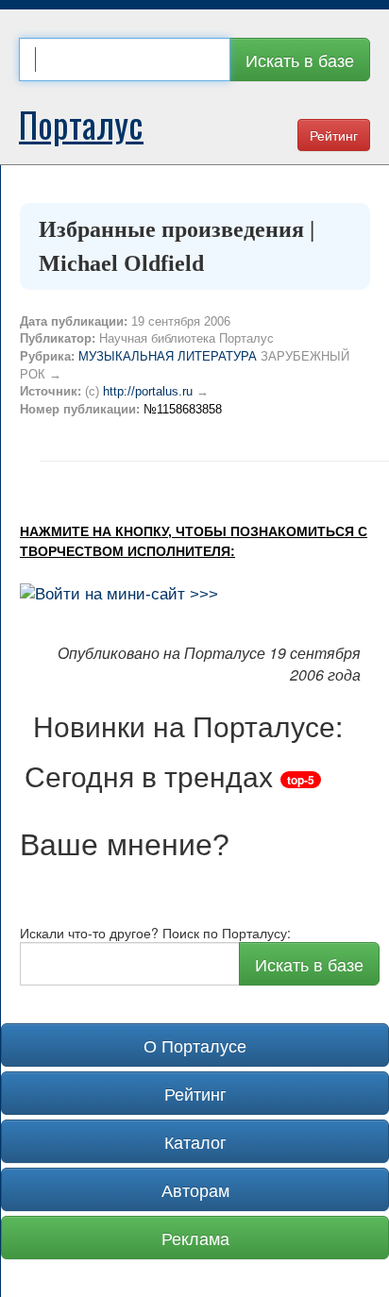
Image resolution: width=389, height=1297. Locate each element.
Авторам (195, 1189)
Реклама (195, 1237)
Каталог (195, 1141)
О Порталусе (195, 1045)
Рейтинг (334, 135)
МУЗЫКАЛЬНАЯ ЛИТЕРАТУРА (167, 356)
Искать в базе (299, 59)
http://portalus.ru (148, 391)
